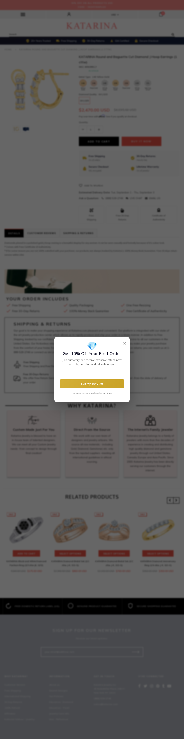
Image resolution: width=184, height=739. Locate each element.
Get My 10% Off (92, 384)
